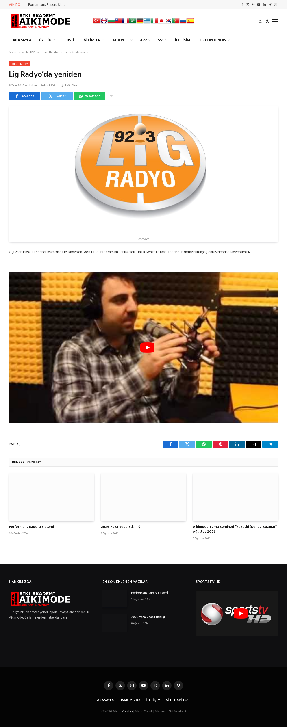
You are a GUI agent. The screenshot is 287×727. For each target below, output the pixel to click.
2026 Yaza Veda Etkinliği (121, 527)
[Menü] (275, 21)
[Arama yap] (260, 21)
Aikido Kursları (123, 711)
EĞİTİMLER (91, 40)
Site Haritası (178, 700)
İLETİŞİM (182, 40)
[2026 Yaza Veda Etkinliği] (143, 497)
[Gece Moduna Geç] (267, 21)
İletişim (153, 700)
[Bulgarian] (111, 23)
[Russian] (183, 23)
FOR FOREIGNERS (212, 40)
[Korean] (168, 23)
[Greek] (147, 23)
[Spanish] (190, 23)
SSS (160, 40)
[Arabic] (132, 23)
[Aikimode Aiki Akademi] (40, 21)
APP (143, 40)
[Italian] (154, 23)
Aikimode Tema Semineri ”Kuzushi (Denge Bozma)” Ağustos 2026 (234, 529)
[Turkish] (96, 23)
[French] (125, 23)
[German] (140, 23)
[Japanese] (161, 23)
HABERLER (120, 40)
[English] (104, 23)
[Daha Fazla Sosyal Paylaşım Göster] (111, 96)
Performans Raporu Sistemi (48, 4)
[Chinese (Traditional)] (118, 23)
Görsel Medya (20, 64)
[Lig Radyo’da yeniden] (143, 170)
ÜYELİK (45, 40)
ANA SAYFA (22, 40)
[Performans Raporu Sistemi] (51, 497)
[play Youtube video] (147, 347)
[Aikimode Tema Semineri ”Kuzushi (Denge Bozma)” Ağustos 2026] (235, 497)
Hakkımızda (130, 700)
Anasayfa (105, 700)
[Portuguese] (175, 23)
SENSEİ (68, 40)
